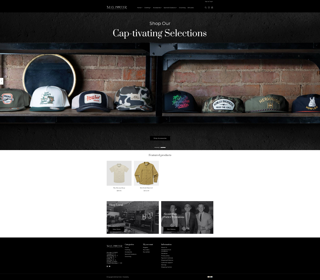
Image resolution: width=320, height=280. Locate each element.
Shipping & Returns (167, 260)
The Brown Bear (119, 188)
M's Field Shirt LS (146, 188)
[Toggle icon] (205, 7)
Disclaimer (164, 253)
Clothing (127, 249)
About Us (164, 247)
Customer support (167, 262)
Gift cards (191, 7)
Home (127, 247)
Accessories (128, 252)
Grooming (182, 7)
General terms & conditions (166, 250)
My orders (146, 249)
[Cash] (209, 277)
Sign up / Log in (209, 1)
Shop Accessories (160, 138)
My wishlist (146, 252)
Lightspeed (131, 277)
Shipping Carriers (166, 267)
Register (145, 247)
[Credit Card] (211, 277)
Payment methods (167, 258)
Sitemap (163, 265)
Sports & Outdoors (130, 254)
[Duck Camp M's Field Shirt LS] (146, 173)
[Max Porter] (117, 7)
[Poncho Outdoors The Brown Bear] (119, 173)
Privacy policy (165, 255)
